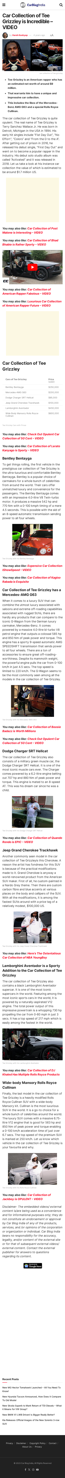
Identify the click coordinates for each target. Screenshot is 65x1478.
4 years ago (39, 35)
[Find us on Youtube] (37, 1469)
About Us (27, 1446)
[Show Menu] (3, 5)
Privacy (9, 1443)
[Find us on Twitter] (29, 1469)
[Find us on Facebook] (25, 1469)
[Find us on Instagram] (33, 1469)
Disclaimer (21, 1443)
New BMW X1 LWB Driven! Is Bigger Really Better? (28, 1414)
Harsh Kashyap (20, 35)
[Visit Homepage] (32, 5)
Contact (52, 1443)
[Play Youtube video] (32, 267)
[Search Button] (61, 5)
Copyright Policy (37, 1443)
